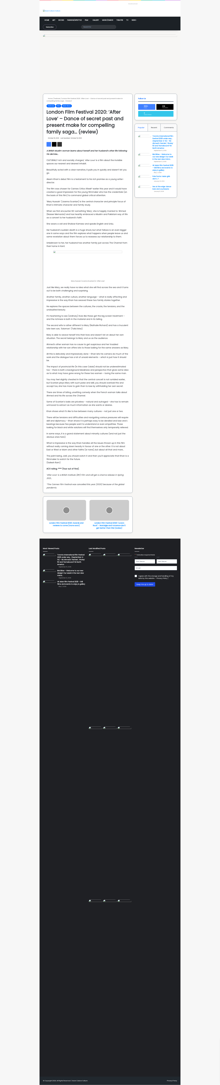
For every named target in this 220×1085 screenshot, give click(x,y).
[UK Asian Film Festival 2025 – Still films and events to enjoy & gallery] (144, 168)
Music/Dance (107, 20)
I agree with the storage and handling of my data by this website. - (156, 577)
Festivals (57, 98)
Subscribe (50, 27)
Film (86, 20)
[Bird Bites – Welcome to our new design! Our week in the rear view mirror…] (144, 157)
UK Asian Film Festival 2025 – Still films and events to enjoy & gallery (163, 167)
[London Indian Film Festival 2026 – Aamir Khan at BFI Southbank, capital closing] (124, 986)
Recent (154, 127)
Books (61, 20)
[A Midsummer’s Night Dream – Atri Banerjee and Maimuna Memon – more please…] (110, 903)
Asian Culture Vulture (80, 1081)
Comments (169, 127)
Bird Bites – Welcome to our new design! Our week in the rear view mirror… (163, 156)
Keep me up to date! (145, 584)
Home (47, 20)
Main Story (67, 106)
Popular (141, 127)
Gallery (96, 20)
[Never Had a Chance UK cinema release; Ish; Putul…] (95, 813)
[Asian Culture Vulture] (51, 11)
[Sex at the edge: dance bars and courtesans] (144, 189)
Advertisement (133, 4)
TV (127, 20)
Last (158, 557)
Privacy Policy (162, 578)
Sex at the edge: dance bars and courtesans (162, 187)
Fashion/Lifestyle (74, 20)
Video (134, 20)
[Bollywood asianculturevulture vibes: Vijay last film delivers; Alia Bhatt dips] (110, 730)
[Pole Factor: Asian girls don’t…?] (144, 179)
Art (53, 20)
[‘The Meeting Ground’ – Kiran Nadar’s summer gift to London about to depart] (124, 640)
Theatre (119, 20)
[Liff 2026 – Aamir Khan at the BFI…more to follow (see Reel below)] (95, 904)
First (136, 557)
